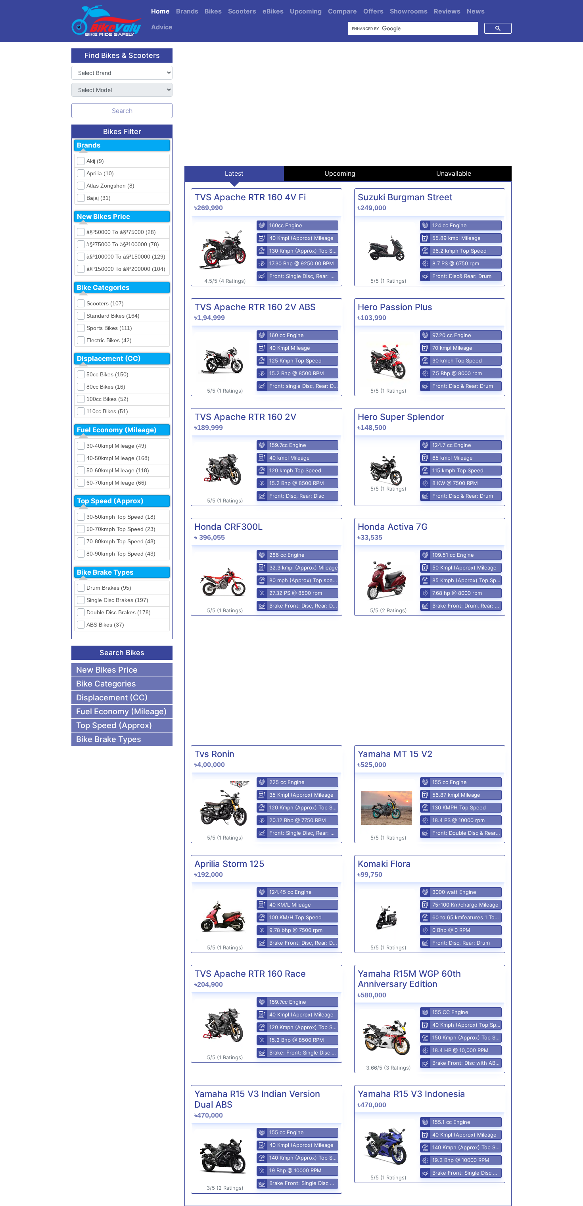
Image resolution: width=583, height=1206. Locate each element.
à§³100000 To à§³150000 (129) (125, 256)
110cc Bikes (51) (107, 411)
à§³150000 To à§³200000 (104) (125, 269)
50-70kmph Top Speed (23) (120, 529)
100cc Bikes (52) (107, 399)
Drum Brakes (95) (108, 588)
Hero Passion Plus (395, 307)
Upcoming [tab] (339, 173)
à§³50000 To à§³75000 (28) (121, 232)
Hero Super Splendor (401, 417)
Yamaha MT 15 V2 (395, 754)
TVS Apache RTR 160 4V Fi (250, 197)
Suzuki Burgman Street (405, 197)
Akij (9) (95, 161)
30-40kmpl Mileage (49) (116, 446)
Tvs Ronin (214, 754)
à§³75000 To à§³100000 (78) (122, 244)
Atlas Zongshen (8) (110, 185)
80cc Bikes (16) (105, 386)
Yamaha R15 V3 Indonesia (411, 1094)
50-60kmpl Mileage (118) (117, 470)
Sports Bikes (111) (109, 328)
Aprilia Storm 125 (229, 864)
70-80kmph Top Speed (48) (120, 541)
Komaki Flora (384, 864)
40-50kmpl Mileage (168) (118, 458)
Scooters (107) (105, 303)
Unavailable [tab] (453, 173)
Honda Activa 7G (393, 527)
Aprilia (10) (100, 173)
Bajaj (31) (98, 198)
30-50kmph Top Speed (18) (120, 517)
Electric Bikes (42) (109, 340)
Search (122, 111)
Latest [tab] (234, 173)
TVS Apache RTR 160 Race (250, 973)
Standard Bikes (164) (113, 316)
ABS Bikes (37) (105, 624)
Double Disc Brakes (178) (118, 612)
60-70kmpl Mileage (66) (116, 482)
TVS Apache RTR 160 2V (245, 417)
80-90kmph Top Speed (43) (120, 553)
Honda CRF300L (228, 527)
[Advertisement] (348, 103)
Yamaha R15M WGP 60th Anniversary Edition (409, 978)
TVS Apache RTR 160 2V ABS (255, 307)
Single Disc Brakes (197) (117, 600)
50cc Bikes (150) (107, 374)
